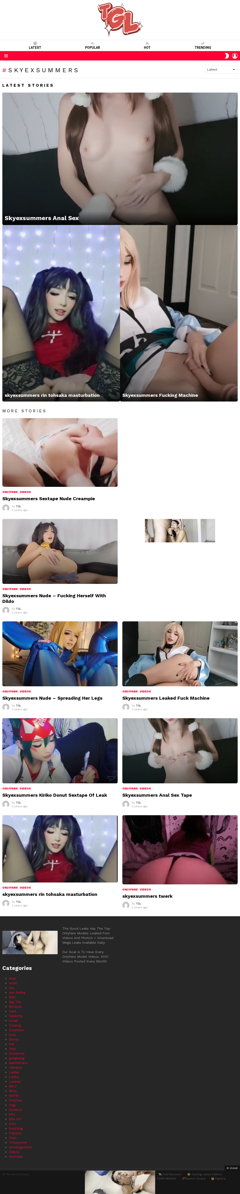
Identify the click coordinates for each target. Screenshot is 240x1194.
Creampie (16, 1030)
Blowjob (15, 1006)
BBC (12, 997)
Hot (147, 47)
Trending (203, 47)
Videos (25, 492)
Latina (14, 1077)
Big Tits (15, 1002)
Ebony (14, 1039)
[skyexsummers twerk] (180, 849)
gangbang (16, 1058)
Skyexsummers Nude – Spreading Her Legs (52, 698)
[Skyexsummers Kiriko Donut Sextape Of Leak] (60, 750)
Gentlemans (18, 1063)
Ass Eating (17, 992)
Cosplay (15, 1025)
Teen (12, 1138)
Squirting (16, 1128)
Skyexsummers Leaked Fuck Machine (166, 698)
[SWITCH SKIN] (227, 55)
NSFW (14, 1095)
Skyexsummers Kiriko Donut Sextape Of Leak (54, 795)
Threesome (18, 1142)
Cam (12, 1011)
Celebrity (16, 1016)
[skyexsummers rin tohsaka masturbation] (61, 313)
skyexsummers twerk (147, 896)
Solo (12, 1124)
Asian (13, 983)
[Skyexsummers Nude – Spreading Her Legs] (60, 653)
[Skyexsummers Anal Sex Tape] (180, 750)
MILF (13, 1086)
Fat (11, 1044)
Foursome (17, 1053)
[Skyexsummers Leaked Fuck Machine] (180, 653)
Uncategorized (20, 1147)
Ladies (14, 1072)
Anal (12, 978)
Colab (13, 1020)
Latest (35, 47)
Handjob (15, 1067)
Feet (12, 1049)
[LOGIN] (235, 55)
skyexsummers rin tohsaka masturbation (49, 894)
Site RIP (15, 1119)
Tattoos (15, 1133)
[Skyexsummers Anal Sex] (120, 159)
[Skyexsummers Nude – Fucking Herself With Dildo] (60, 551)
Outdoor (15, 1109)
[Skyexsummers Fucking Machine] (179, 313)
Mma (13, 1091)
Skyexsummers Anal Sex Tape (157, 795)
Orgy (12, 1105)
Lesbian (15, 1081)
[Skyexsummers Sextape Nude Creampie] (60, 452)
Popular (92, 47)
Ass (11, 988)
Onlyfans (10, 492)
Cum (12, 1034)
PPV (12, 1114)
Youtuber (16, 1156)
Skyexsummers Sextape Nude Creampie (48, 498)
